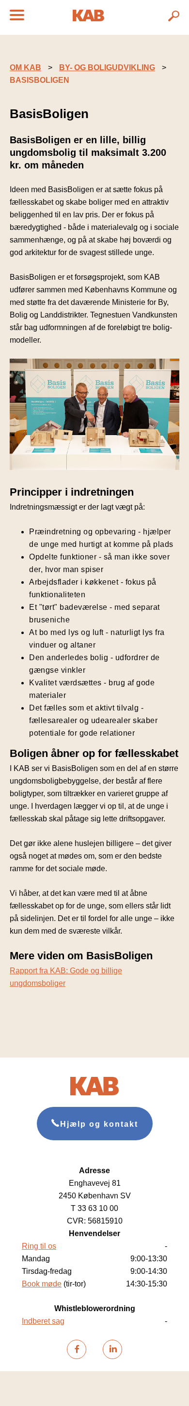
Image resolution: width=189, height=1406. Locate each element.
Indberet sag (43, 1321)
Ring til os (39, 1246)
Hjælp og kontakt (99, 1124)
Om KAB (25, 67)
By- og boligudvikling (107, 67)
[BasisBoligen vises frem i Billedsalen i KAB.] (94, 467)
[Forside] (88, 19)
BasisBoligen (39, 80)
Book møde (42, 1284)
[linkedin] (112, 1349)
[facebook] (76, 1349)
